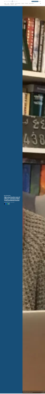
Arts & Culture (26, 3)
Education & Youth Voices (31, 3)
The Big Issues (22, 3)
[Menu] (4, 1)
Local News (5, 3)
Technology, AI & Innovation (6, 4)
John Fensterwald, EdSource (7, 202)
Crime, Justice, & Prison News (17, 3)
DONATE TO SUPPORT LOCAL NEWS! (35, 1)
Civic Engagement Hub (12, 3)
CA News (8, 3)
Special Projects (12, 4)
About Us (15, 4)
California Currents (8, 195)
